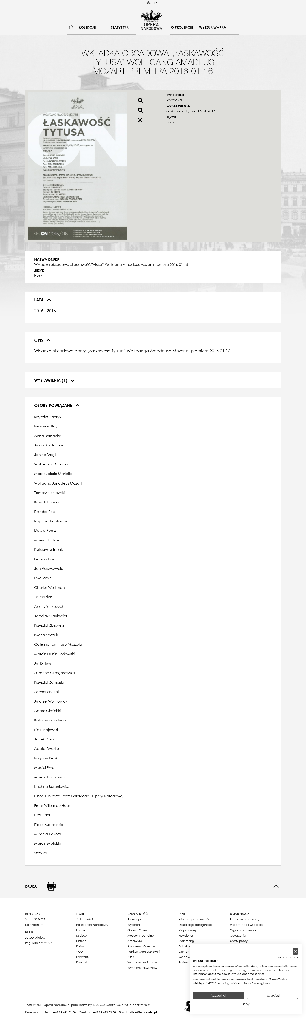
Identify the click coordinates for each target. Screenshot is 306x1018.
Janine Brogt (45, 454)
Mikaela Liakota (47, 834)
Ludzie (80, 930)
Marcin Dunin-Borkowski (54, 654)
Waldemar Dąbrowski (52, 464)
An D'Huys (43, 663)
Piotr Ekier (42, 815)
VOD (79, 951)
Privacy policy (287, 957)
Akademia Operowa (142, 946)
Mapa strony (187, 930)
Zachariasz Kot (46, 691)
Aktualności (84, 919)
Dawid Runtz (45, 530)
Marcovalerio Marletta (53, 473)
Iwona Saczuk (46, 635)
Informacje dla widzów (195, 919)
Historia (81, 941)
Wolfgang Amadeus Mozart (58, 483)
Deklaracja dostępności (195, 925)
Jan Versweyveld (48, 568)
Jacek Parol (44, 739)
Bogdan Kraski (46, 758)
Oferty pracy (239, 941)
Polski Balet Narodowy (92, 925)
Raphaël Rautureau (51, 521)
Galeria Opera (137, 930)
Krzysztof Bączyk (47, 416)
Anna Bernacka (47, 436)
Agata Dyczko (46, 748)
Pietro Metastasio (48, 824)
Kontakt (81, 962)
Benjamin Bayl (46, 426)
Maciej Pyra (44, 767)
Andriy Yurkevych (49, 606)
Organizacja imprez (244, 930)
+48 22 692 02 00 (104, 1012)
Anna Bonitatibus (48, 445)
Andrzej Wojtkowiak (50, 701)
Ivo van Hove (45, 559)
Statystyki (120, 27)
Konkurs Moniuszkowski (143, 951)
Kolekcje (87, 27)
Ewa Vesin (43, 578)
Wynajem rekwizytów (142, 967)
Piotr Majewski (46, 729)
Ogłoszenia (238, 935)
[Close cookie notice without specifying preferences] (295, 951)
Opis (39, 340)
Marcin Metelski (47, 843)
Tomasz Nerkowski (49, 492)
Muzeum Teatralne (140, 935)
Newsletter (186, 935)
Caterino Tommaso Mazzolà (58, 644)
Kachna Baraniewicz (51, 786)
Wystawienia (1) (51, 380)
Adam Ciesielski (47, 710)
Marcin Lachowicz (49, 777)
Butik (130, 957)
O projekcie (182, 27)
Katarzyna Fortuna (50, 720)
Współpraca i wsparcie (246, 925)
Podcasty (82, 957)
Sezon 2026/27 (35, 919)
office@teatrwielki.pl (143, 1012)
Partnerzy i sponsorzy (244, 919)
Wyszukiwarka (212, 27)
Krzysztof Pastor (47, 502)
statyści (40, 853)
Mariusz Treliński (47, 540)
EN (155, 2)
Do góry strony (276, 886)
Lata (39, 299)
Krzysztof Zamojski (49, 682)
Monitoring (186, 941)
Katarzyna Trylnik (48, 549)
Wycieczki (134, 925)
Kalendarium (34, 925)
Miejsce (81, 935)
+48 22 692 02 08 (64, 1012)
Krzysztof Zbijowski (49, 625)
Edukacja (134, 919)
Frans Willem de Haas (52, 805)
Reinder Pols (44, 511)
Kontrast (149, 3)
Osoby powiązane (53, 405)
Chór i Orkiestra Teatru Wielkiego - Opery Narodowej (78, 796)
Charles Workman (49, 587)
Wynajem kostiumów (142, 962)
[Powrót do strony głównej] (151, 20)
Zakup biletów (35, 937)
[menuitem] (71, 27)
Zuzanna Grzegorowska (54, 672)
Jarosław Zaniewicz (50, 616)
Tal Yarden (43, 597)
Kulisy (80, 946)
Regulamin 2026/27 (38, 943)
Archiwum (134, 941)
